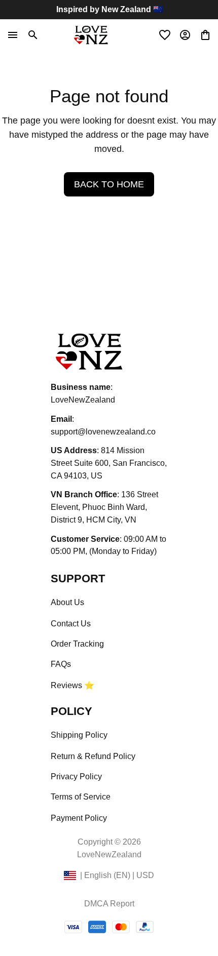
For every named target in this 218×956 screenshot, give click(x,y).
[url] (103, 432)
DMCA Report (109, 903)
